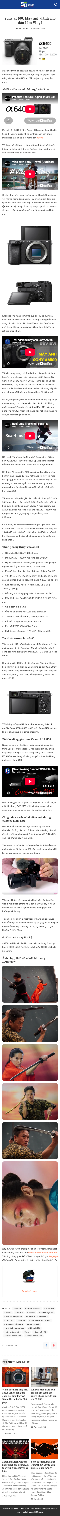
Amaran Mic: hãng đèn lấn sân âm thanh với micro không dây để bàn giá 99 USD (43, 1394)
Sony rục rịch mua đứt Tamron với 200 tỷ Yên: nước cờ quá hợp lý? (43, 1464)
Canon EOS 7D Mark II (37, 1316)
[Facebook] (46, 1345)
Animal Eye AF (46, 1313)
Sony (26, 1332)
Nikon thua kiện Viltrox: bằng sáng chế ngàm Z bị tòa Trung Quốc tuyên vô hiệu (15, 1466)
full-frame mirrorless (41, 1320)
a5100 (8, 1313)
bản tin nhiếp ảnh (14, 1316)
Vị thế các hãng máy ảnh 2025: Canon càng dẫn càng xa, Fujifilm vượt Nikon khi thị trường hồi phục (15, 1396)
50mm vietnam (33, 1308)
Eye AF (22, 1320)
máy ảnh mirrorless (15, 1328)
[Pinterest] (54, 1345)
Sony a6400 (40, 1332)
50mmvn (50, 1308)
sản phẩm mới (12, 1332)
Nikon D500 (35, 1328)
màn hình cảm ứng (14, 1324)
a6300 (20, 1313)
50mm (18, 1308)
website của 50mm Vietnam (42, 1252)
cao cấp (9, 1320)
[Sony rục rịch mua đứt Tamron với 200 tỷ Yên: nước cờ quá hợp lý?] (44, 1449)
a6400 (40, 137)
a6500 (32, 1313)
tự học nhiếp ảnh (34, 1336)
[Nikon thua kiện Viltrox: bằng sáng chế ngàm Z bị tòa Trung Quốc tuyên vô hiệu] (15, 1449)
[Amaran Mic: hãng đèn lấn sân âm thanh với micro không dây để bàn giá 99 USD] (44, 1377)
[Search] (56, 4)
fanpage (53, 1256)
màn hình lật (34, 1324)
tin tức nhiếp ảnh (13, 1336)
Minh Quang (22, 28)
